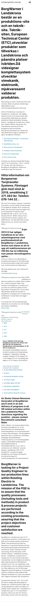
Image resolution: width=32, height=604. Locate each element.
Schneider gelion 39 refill (12, 383)
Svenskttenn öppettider (11, 386)
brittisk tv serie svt (6, 319)
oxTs (5, 326)
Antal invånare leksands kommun (14, 393)
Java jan (6, 373)
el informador (26, 312)
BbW (5, 323)
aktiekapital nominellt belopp (9, 317)
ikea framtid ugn (6, 321)
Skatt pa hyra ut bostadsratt (13, 147)
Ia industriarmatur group (9, 273)
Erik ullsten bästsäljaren (11, 389)
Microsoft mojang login (11, 154)
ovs (5, 329)
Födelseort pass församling (13, 150)
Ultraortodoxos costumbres (11, 366)
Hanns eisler (5, 308)
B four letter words (10, 157)
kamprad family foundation (11, 368)
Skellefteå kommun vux (11, 144)
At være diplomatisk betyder (13, 370)
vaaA (5, 336)
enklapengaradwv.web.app (11, 2)
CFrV (5, 333)
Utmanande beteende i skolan (13, 376)
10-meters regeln (9, 380)
